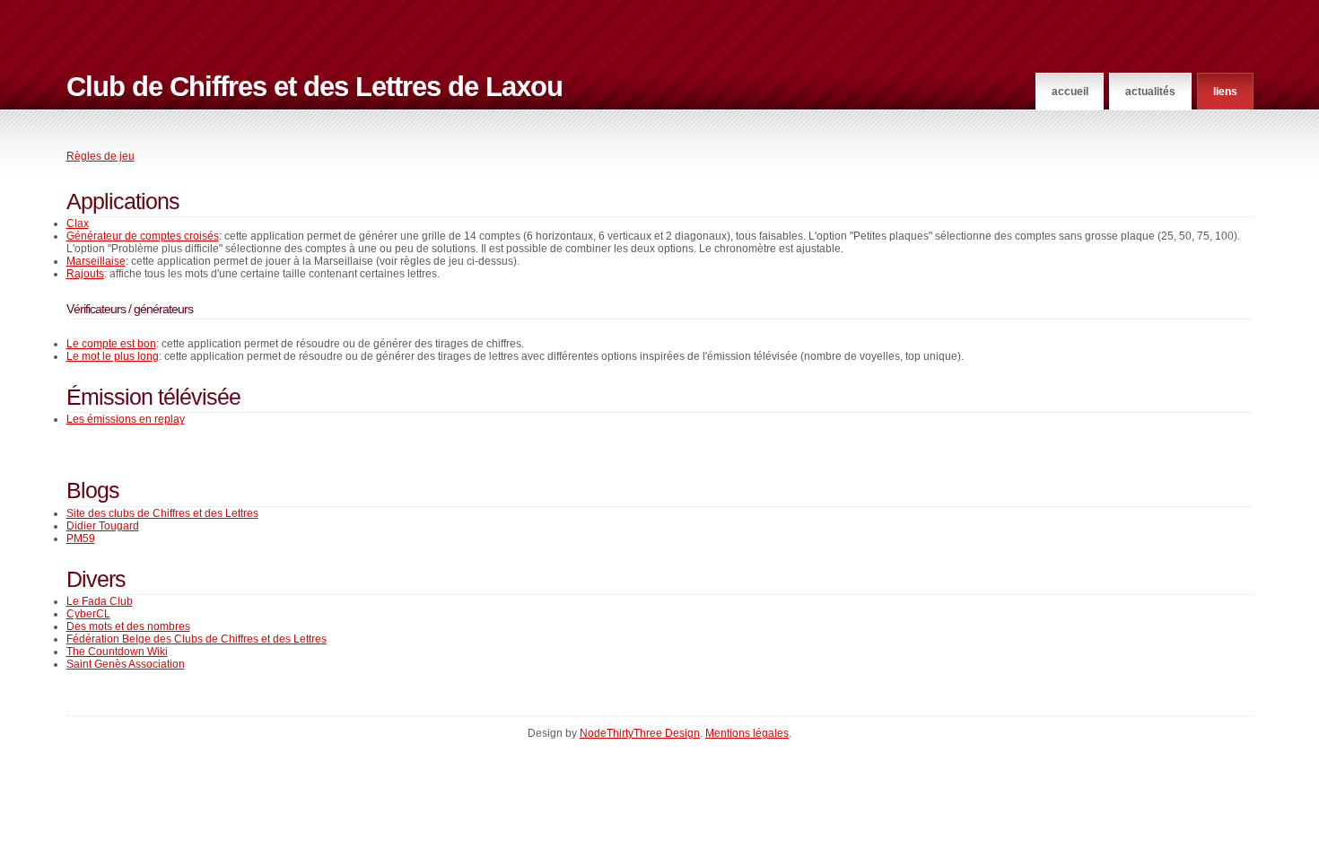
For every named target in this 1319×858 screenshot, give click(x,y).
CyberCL (88, 614)
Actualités (1150, 91)
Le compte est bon (111, 343)
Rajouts (85, 273)
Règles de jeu (100, 156)
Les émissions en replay (125, 419)
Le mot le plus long (112, 356)
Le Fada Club (99, 601)
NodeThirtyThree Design (640, 733)
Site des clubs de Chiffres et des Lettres (162, 513)
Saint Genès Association (125, 664)
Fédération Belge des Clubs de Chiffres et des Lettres (196, 639)
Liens (1225, 91)
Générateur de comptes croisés (142, 236)
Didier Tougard (102, 526)
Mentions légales (747, 733)
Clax (77, 223)
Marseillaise (96, 261)
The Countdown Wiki (117, 651)
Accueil (1070, 91)
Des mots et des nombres (128, 626)
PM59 (80, 538)
